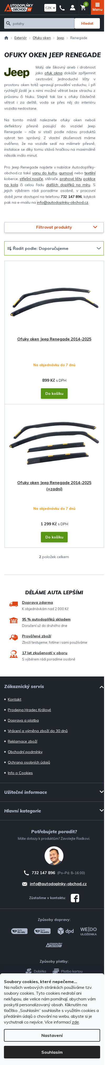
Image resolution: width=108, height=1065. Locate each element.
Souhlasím (52, 1052)
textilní (89, 173)
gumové (66, 173)
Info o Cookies (20, 772)
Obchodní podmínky (25, 751)
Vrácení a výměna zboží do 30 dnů (38, 730)
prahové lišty (71, 178)
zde (75, 1022)
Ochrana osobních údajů (29, 762)
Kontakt (14, 699)
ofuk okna (53, 73)
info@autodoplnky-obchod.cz (62, 202)
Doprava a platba (23, 720)
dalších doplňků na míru (68, 184)
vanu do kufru (44, 173)
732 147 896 (62, 7)
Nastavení (52, 1035)
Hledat (87, 23)
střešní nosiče (31, 178)
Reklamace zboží (22, 741)
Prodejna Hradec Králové (29, 709)
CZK (48, 8)
